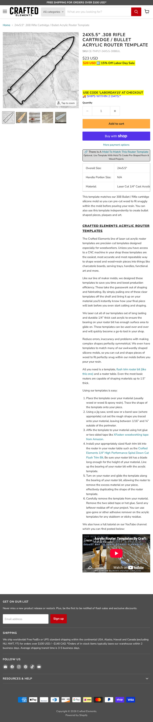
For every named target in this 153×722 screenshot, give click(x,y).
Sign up (58, 619)
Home (6, 25)
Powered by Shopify (76, 715)
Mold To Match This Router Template (125, 152)
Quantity (87, 102)
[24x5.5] (8, 118)
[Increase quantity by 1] (115, 111)
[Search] (136, 11)
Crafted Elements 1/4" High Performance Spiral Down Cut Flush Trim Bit (117, 452)
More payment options (116, 144)
